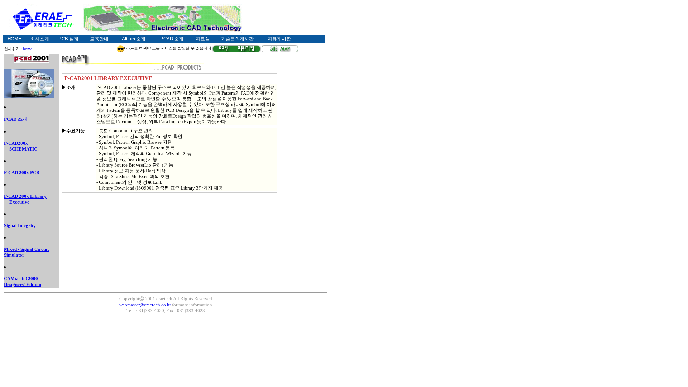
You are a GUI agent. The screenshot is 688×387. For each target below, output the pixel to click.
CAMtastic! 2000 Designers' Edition (22, 281)
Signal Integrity (20, 225)
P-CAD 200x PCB (21, 172)
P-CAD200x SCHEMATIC (20, 146)
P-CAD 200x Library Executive (25, 199)
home (27, 49)
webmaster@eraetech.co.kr (145, 304)
